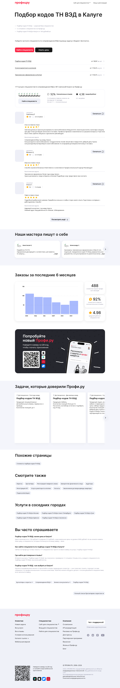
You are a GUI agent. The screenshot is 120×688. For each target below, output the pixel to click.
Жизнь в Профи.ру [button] (70, 645)
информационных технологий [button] (73, 671)
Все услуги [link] (19, 628)
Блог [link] (64, 649)
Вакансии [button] (66, 642)
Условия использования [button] (24, 635)
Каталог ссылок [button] (21, 638)
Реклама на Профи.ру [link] (71, 631)
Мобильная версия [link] (22, 642)
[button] (98, 114)
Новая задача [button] (20, 624)
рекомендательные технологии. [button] (74, 676)
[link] (24, 50)
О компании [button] (67, 624)
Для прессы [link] (67, 635)
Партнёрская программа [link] (72, 638)
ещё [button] (56, 254)
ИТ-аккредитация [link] (69, 628)
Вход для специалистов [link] (48, 628)
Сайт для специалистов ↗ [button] (49, 624)
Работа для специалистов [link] (49, 631)
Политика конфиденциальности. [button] (74, 678)
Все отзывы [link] (19, 631)
